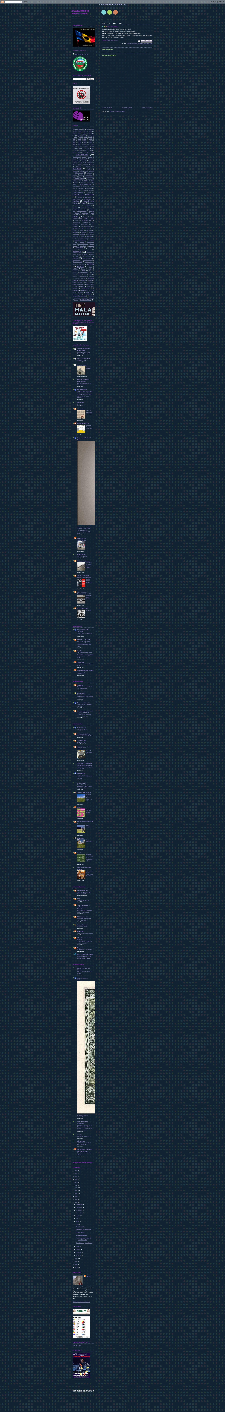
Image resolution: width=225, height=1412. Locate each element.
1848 (78, 129)
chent (80, 180)
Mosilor (90, 247)
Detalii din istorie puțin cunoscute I (89, 412)
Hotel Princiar (84, 224)
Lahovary (83, 232)
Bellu (81, 162)
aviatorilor (84, 160)
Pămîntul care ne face (83, 900)
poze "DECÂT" (81, 727)
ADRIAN (88, 1276)
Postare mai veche (147, 107)
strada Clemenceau (78, 284)
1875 (78, 135)
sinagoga (75, 276)
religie (83, 270)
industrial (87, 226)
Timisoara (88, 292)
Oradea (92, 254)
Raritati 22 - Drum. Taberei (89, 597)
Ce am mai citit (81, 740)
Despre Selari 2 (80, 1232)
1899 (74, 144)
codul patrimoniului (85, 184)
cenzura (90, 178)
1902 (83, 144)
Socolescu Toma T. (80, 278)
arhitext (79, 807)
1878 (92, 135)
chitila (92, 180)
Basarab (75, 162)
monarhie (91, 246)
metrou (82, 242)
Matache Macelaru (80, 240)
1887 (90, 139)
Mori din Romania (82, 890)
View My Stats (77, 1345)
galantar (75, 217)
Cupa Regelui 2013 (81, 1235)
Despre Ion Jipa (81, 742)
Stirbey (90, 280)
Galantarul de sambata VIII (83, 1229)
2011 (76, 1261)
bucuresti (77, 169)
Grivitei (92, 218)
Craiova (90, 190)
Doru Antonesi (81, 783)
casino (74, 176)
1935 (80, 150)
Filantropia (91, 211)
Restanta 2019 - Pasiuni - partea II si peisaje (89, 797)
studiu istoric (84, 290)
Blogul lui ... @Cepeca (83, 639)
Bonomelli (85, 164)
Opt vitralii (88, 610)
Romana (75, 272)
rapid (90, 268)
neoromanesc (86, 249)
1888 (74, 140)
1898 (90, 142)
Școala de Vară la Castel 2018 (89, 427)
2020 (76, 1182)
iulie (77, 1218)
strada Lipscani (79, 286)
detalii (84, 203)
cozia (84, 190)
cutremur (80, 197)
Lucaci (82, 236)
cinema (76, 182)
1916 (78, 148)
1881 (85, 137)
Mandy (74, 238)
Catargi (80, 176)
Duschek (75, 207)
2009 (76, 1267)
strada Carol (88, 282)
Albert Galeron (76, 157)
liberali (82, 234)
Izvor (88, 228)
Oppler (86, 254)
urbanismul (80, 931)
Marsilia (92, 238)
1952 (83, 152)
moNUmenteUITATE (83, 423)
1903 (88, 144)
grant (85, 218)
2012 (76, 1259)
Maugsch (91, 240)
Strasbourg (76, 290)
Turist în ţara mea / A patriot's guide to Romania (83, 907)
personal (75, 258)
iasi (82, 226)
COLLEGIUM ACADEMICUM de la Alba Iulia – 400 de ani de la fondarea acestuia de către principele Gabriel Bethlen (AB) (84, 394)
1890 (84, 140)
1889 (79, 140)
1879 (75, 137)
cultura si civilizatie (132, 43)
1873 (90, 133)
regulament (76, 270)
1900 (79, 144)
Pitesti (74, 264)
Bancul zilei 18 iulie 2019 (83, 1136)
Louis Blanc (76, 236)
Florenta (77, 213)
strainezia (85, 288)
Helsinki (85, 222)
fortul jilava (85, 213)
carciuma (81, 174)
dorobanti (87, 205)
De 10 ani (79, 404)
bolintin (79, 164)
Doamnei (91, 203)
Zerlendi (76, 300)
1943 (74, 152)
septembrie (79, 1213)
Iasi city (79, 1134)
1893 (79, 142)
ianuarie (78, 1255)
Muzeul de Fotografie (83, 358)
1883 (90, 137)
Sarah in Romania (82, 925)
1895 (85, 142)
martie (78, 1249)
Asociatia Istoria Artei (83, 734)
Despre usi (80, 948)
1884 (74, 139)
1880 (80, 137)
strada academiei (77, 282)
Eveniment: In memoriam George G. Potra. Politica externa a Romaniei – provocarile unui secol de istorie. (83, 530)
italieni (82, 228)
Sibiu (90, 274)
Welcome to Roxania (83, 703)
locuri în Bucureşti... (83, 608)
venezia (84, 298)
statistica (83, 280)
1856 (87, 129)
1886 (85, 139)
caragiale (75, 174)
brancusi (78, 166)
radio (90, 267)
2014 (76, 1199)
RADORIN (75, 268)
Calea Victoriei (79, 173)
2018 (76, 1188)
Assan (74, 158)
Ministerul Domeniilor (83, 244)
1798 (74, 129)
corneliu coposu (77, 190)
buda (89, 169)
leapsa (76, 234)
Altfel (78, 898)
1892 (74, 142)
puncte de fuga (81, 554)
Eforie (82, 207)
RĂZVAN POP (81, 1141)
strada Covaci (90, 284)
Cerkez (74, 180)
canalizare (89, 173)
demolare (76, 201)
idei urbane (80, 402)
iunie (77, 1221)
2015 (76, 1196)
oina (74, 254)
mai (77, 1224)
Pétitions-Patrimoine (83, 561)
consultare (89, 188)
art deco (90, 157)
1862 (75, 131)
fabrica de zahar (81, 211)
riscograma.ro (81, 693)
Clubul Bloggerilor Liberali (85, 670)
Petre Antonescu (87, 258)
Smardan (91, 276)
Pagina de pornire (127, 107)
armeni (84, 157)
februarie (79, 1252)
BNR (74, 164)
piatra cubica (88, 262)
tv (80, 294)
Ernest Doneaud (77, 209)
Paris (76, 256)
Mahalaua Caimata (82, 556)
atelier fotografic (83, 158)
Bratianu (88, 166)
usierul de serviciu (79, 296)
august (78, 1215)
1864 (80, 131)
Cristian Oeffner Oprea (84, 792)
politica (146, 43)
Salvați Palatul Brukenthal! (89, 581)
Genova (85, 216)
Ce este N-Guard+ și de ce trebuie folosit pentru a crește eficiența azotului (85, 696)
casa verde (89, 174)
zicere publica (85, 300)
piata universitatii (77, 262)
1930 (76, 150)
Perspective (80, 662)
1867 (85, 131)
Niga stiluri (89, 252)
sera (85, 274)
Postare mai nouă (107, 107)
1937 (85, 150)
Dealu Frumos (77, 199)
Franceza (88, 214)
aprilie (78, 1246)
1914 (74, 148)
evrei (85, 209)
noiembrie (79, 1207)
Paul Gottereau (86, 256)
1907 (81, 146)
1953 (88, 152)
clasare (83, 182)
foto (80, 215)
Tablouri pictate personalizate (85, 933)
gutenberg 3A (86, 220)
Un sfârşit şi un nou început (84, 949)
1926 (87, 148)
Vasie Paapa (77, 298)
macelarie (89, 236)
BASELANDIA (81, 773)
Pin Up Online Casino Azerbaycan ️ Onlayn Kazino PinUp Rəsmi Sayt (84, 786)
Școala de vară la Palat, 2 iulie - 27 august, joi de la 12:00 (89, 858)
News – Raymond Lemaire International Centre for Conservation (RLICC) (85, 956)
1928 (92, 148)
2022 (76, 1179)
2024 (76, 1173)
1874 (74, 135)
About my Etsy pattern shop (89, 752)
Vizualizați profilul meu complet (81, 1302)
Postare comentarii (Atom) (117, 111)
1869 (74, 133)
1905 (92, 144)
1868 (90, 131)
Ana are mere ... (80, 1226)
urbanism (87, 294)
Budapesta (75, 171)
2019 (76, 1185)
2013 (76, 1202)
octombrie (79, 1210)
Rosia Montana (83, 272)
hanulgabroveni (76, 222)
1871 (85, 133)
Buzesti (92, 171)
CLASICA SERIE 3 (82, 729)
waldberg (91, 298)
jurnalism (140, 43)
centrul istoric (79, 179)
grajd (80, 218)
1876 (83, 135)
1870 (79, 133)
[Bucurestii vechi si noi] (80, 54)
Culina (89, 192)
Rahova (83, 268)
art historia (80, 409)
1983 (92, 152)
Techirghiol (80, 292)
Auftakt (79, 651)
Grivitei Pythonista (82, 917)
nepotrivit (77, 252)
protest (150, 43)
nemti (74, 249)
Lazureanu (91, 232)
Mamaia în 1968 (81, 360)
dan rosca (88, 197)
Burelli (81, 171)
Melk (76, 242)
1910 (90, 146)
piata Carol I (76, 260)
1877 (88, 135)
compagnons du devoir (79, 186)
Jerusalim (89, 230)
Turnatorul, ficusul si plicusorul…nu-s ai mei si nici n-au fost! (84, 776)
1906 (76, 146)
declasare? (87, 199)
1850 (83, 129)
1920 (83, 148)
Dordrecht (77, 205)
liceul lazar (89, 234)
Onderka (79, 254)
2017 (76, 1190)
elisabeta (89, 207)
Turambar (80, 685)
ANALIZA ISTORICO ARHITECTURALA (80, 12)
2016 (76, 1193)
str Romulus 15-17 (82, 926)
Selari (79, 274)
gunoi (76, 220)
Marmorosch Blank (83, 238)
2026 (76, 1171)
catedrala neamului (89, 176)
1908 (85, 146)
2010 (76, 1264)
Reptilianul (80, 838)
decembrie (79, 1204)
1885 (79, 139)
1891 (90, 140)
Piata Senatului (87, 260)
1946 (78, 152)
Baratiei (90, 160)
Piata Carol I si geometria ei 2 (84, 1243)
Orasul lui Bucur (82, 365)
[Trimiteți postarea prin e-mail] (139, 41)
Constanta (80, 188)
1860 (92, 129)
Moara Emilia (83, 246)
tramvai (75, 294)
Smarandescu (83, 276)
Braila (92, 164)
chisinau (86, 180)
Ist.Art (79, 852)
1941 (90, 150)
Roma (90, 270)
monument (79, 248)
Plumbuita (81, 264)
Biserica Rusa (88, 162)
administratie (82, 154)
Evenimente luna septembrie (84, 735)
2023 (76, 1176)
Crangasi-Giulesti (77, 192)
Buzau (86, 171)
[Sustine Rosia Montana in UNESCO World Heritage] (80, 70)
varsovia (92, 296)
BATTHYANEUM (82, 389)
